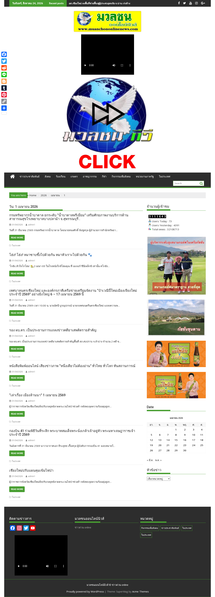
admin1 (31, 224)
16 (184, 440)
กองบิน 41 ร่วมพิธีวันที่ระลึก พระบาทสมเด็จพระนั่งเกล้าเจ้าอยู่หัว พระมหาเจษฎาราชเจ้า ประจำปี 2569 (72, 433)
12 (151, 440)
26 (151, 450)
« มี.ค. (150, 460)
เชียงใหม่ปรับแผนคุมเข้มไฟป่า (31, 470)
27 (159, 450)
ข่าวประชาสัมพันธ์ (29, 176)
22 (176, 445)
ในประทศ (16, 245)
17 (193, 440)
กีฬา (104, 176)
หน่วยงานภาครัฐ (145, 176)
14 (167, 440)
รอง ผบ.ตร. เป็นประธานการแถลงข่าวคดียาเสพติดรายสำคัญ (52, 330)
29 (176, 450)
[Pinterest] (4, 94)
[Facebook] (4, 54)
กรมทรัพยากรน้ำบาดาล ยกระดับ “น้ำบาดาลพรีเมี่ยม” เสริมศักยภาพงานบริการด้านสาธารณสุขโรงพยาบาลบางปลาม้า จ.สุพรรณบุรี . (68, 217)
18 (201, 440)
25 (201, 445)
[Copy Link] (4, 101)
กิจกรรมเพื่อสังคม (121, 176)
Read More (17, 237)
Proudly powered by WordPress (85, 591)
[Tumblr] (4, 88)
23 (184, 445)
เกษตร (74, 176)
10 (193, 434)
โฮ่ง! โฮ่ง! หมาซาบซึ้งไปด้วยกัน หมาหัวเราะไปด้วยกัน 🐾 (50, 255)
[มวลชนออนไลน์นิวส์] (12, 176)
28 (167, 450)
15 (176, 440)
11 (201, 434)
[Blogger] (4, 81)
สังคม (48, 176)
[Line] (4, 74)
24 (193, 445)
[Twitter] (4, 61)
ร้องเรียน (60, 176)
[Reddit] (4, 67)
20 (159, 445)
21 (167, 445)
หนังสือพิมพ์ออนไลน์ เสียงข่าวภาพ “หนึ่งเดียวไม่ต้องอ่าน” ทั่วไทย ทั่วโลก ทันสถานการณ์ (72, 366)
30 (184, 450)
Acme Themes (140, 591)
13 (159, 440)
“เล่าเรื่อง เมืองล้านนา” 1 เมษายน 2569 (37, 395)
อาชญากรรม (90, 176)
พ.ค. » (158, 460)
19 (151, 445)
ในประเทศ (164, 176)
